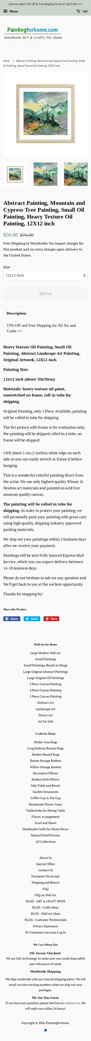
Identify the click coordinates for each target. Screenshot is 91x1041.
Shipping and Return (45, 882)
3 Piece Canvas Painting (45, 684)
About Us (45, 858)
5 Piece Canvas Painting (45, 696)
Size (6, 267)
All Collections (46, 841)
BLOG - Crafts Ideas (45, 907)
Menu (13, 11)
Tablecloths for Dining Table (45, 810)
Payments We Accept (45, 876)
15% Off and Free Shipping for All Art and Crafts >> (41, 328)
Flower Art (45, 715)
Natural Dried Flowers (45, 835)
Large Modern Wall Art (45, 653)
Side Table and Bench (45, 785)
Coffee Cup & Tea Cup (45, 798)
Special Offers (45, 864)
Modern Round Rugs (45, 754)
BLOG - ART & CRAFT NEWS (45, 901)
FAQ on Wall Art (45, 895)
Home (6, 61)
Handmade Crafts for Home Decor (45, 829)
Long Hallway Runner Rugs (45, 748)
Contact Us (45, 870)
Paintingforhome (57, 1023)
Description (16, 313)
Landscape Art (45, 709)
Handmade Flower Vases (45, 804)
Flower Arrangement (45, 817)
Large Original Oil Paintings (45, 678)
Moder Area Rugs (45, 742)
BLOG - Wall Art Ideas (45, 913)
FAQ (45, 889)
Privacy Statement (45, 926)
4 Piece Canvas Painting (45, 690)
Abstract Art (45, 702)
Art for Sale (45, 721)
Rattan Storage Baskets (45, 760)
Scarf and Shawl (45, 823)
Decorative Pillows (45, 773)
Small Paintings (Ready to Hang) (45, 665)
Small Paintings (45, 659)
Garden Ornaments (45, 792)
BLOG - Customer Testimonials (45, 920)
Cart (85, 11)
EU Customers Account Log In (45, 932)
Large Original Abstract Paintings (45, 671)
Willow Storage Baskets (45, 767)
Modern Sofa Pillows (45, 779)
